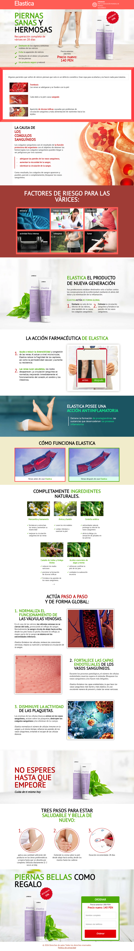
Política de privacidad (67, 947)
